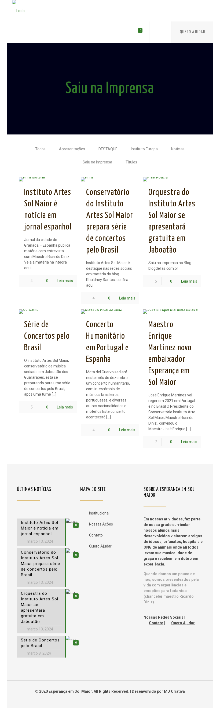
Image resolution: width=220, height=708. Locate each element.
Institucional (99, 513)
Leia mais (65, 281)
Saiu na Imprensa (97, 162)
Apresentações (72, 149)
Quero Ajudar (100, 546)
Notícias (178, 149)
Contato (96, 535)
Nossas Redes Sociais (164, 617)
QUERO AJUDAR (192, 32)
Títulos (131, 162)
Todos (40, 149)
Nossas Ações (101, 524)
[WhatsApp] (102, 699)
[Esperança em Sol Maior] (18, 10)
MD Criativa (174, 691)
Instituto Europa (144, 149)
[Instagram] (117, 699)
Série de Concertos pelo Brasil (47, 336)
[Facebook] (110, 699)
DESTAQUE (108, 149)
